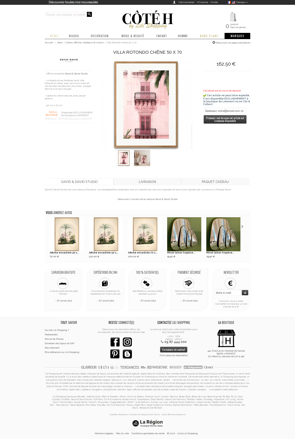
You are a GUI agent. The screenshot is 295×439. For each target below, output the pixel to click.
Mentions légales (104, 433)
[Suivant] (243, 227)
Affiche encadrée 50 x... (103, 252)
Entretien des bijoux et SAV (59, 343)
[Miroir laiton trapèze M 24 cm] (223, 234)
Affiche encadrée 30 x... (64, 252)
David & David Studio (76, 73)
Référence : (51, 118)
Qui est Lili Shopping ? (57, 330)
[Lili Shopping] (147, 18)
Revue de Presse (54, 339)
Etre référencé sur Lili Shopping (62, 352)
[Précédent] (48, 227)
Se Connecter (187, 2)
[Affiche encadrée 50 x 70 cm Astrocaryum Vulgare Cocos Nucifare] (106, 234)
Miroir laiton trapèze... (181, 252)
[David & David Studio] (69, 60)
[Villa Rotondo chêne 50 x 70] (147, 104)
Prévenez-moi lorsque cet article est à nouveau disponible (225, 119)
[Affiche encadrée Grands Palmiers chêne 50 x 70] (124, 157)
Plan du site (122, 433)
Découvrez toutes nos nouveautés (73, 2)
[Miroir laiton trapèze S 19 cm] (184, 234)
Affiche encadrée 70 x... (142, 252)
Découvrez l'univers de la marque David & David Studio (148, 199)
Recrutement (52, 347)
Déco (60, 42)
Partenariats (51, 334)
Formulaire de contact (173, 349)
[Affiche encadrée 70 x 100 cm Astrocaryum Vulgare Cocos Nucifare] (145, 234)
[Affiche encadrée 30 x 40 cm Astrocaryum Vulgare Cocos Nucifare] (67, 234)
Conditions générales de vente (148, 433)
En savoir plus (64, 300)
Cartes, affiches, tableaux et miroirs (85, 42)
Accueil (49, 42)
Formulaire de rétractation (174, 355)
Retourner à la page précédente (232, 42)
